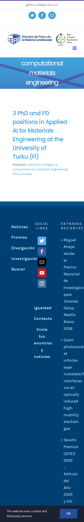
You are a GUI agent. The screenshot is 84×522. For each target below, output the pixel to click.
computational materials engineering (40, 169)
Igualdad (43, 307)
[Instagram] (42, 283)
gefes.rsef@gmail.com (42, 5)
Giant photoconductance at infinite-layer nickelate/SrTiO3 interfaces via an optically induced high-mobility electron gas (69, 384)
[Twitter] (42, 241)
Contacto (43, 318)
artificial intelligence (42, 165)
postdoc (26, 174)
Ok (68, 513)
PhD (16, 174)
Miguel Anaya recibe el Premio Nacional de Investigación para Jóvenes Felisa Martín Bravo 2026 (69, 284)
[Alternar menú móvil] (75, 48)
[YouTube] (42, 273)
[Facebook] (42, 251)
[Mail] (42, 262)
